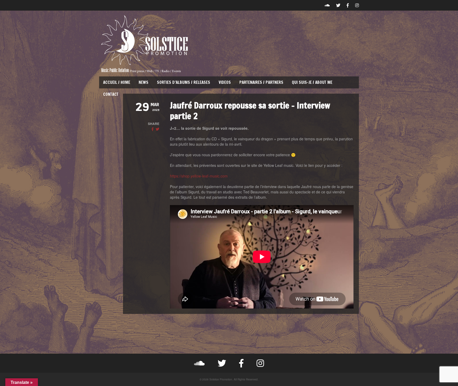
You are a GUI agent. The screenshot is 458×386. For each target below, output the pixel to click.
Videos (225, 82)
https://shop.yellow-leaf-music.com (199, 176)
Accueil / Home (116, 82)
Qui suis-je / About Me (312, 82)
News (143, 82)
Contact (110, 94)
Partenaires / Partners (261, 82)
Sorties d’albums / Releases (183, 82)
